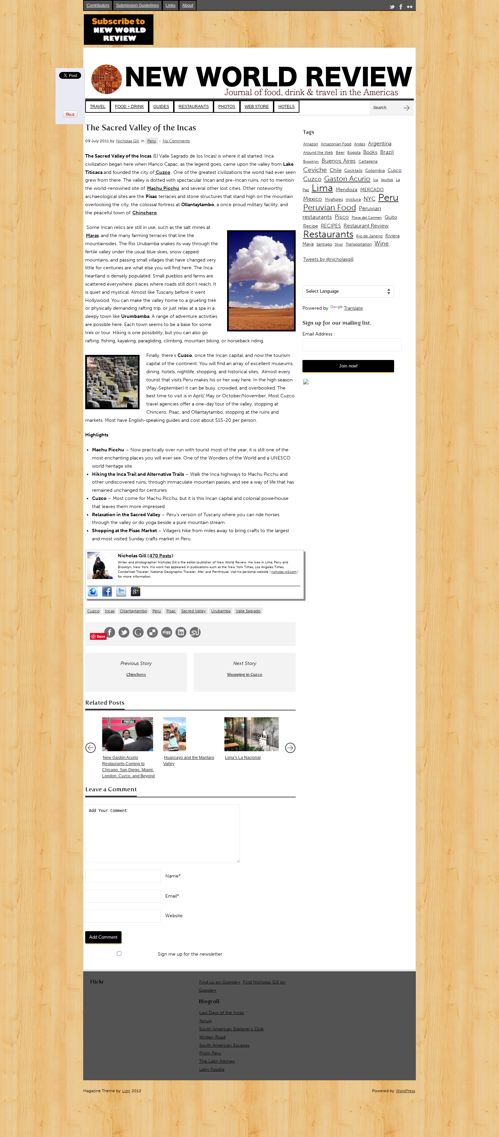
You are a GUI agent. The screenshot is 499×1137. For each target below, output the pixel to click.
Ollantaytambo (133, 611)
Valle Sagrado (248, 611)
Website (174, 916)
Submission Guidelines (137, 5)
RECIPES (331, 226)
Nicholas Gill (127, 141)
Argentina (379, 143)
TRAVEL (98, 106)
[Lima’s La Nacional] (251, 734)
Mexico (312, 198)
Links (170, 5)
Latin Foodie (211, 1069)
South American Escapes (224, 1045)
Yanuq (205, 1020)
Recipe (310, 226)
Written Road (212, 1037)
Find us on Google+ (219, 982)
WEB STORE (257, 106)
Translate (353, 308)
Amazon (310, 144)
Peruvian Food (329, 207)
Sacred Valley (193, 611)
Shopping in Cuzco (244, 674)
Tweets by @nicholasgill (328, 259)
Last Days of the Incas (221, 1012)
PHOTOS (226, 106)
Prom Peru (210, 1052)
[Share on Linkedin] (180, 636)
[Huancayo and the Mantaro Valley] (190, 734)
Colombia (375, 170)
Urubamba (220, 611)
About (187, 5)
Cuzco (93, 611)
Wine (381, 243)
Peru (151, 141)
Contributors (98, 5)
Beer (340, 152)
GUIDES (161, 106)
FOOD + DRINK (129, 106)
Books (370, 152)
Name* (173, 876)
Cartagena (367, 161)
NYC (369, 198)
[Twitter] (392, 8)
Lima (322, 188)
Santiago (324, 244)
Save (101, 636)
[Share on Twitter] (123, 636)
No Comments (176, 141)
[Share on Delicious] (152, 636)
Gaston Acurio (347, 178)
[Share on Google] (138, 636)
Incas (109, 611)
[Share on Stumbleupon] (195, 636)
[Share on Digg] (166, 636)
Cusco (395, 170)
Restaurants (328, 234)
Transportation (359, 244)
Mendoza (346, 189)
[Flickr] (409, 8)
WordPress (405, 1090)
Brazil (387, 152)
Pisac (171, 611)
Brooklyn (311, 161)
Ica (375, 180)
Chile (335, 170)
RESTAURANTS (194, 106)
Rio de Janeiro (369, 235)
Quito (391, 217)
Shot (339, 244)
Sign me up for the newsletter (189, 954)
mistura (353, 199)
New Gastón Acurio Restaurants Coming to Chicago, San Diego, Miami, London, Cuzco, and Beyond (128, 766)
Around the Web (318, 152)
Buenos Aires (338, 160)
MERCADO (372, 190)
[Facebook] (401, 8)
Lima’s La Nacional (243, 757)
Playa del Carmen (367, 217)
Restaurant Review (366, 225)
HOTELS (286, 106)
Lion (126, 1090)
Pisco (342, 216)
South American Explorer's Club (231, 1028)
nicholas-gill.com (284, 572)
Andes (359, 143)
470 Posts (160, 556)
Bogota (354, 152)
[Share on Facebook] (109, 636)
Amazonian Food (336, 144)
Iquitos (387, 179)
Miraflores (334, 199)
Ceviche (315, 170)
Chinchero (136, 674)
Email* (172, 896)
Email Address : (318, 334)
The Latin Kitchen (217, 1061)
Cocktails (353, 170)
